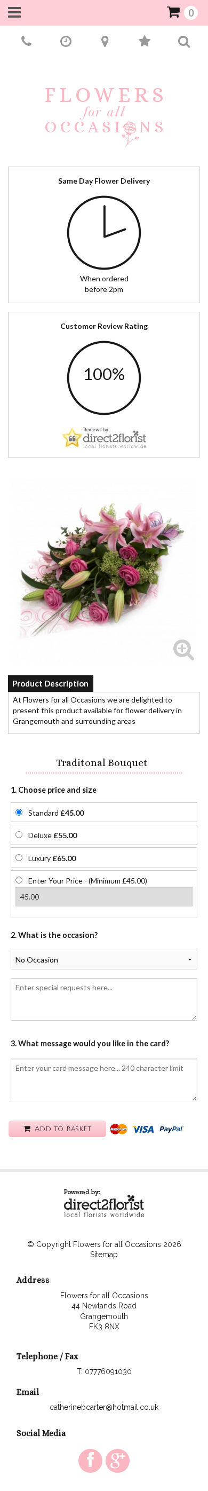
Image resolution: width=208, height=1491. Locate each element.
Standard (56, 812)
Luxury (52, 858)
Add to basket (61, 1129)
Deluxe (52, 835)
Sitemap (104, 1254)
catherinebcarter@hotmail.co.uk (104, 1407)
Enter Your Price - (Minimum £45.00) (87, 880)
